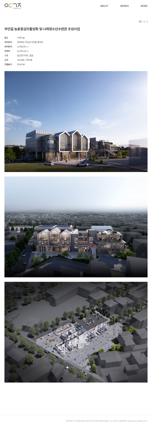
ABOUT (104, 5)
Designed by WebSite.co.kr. (138, 421)
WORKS (124, 5)
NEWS (144, 5)
